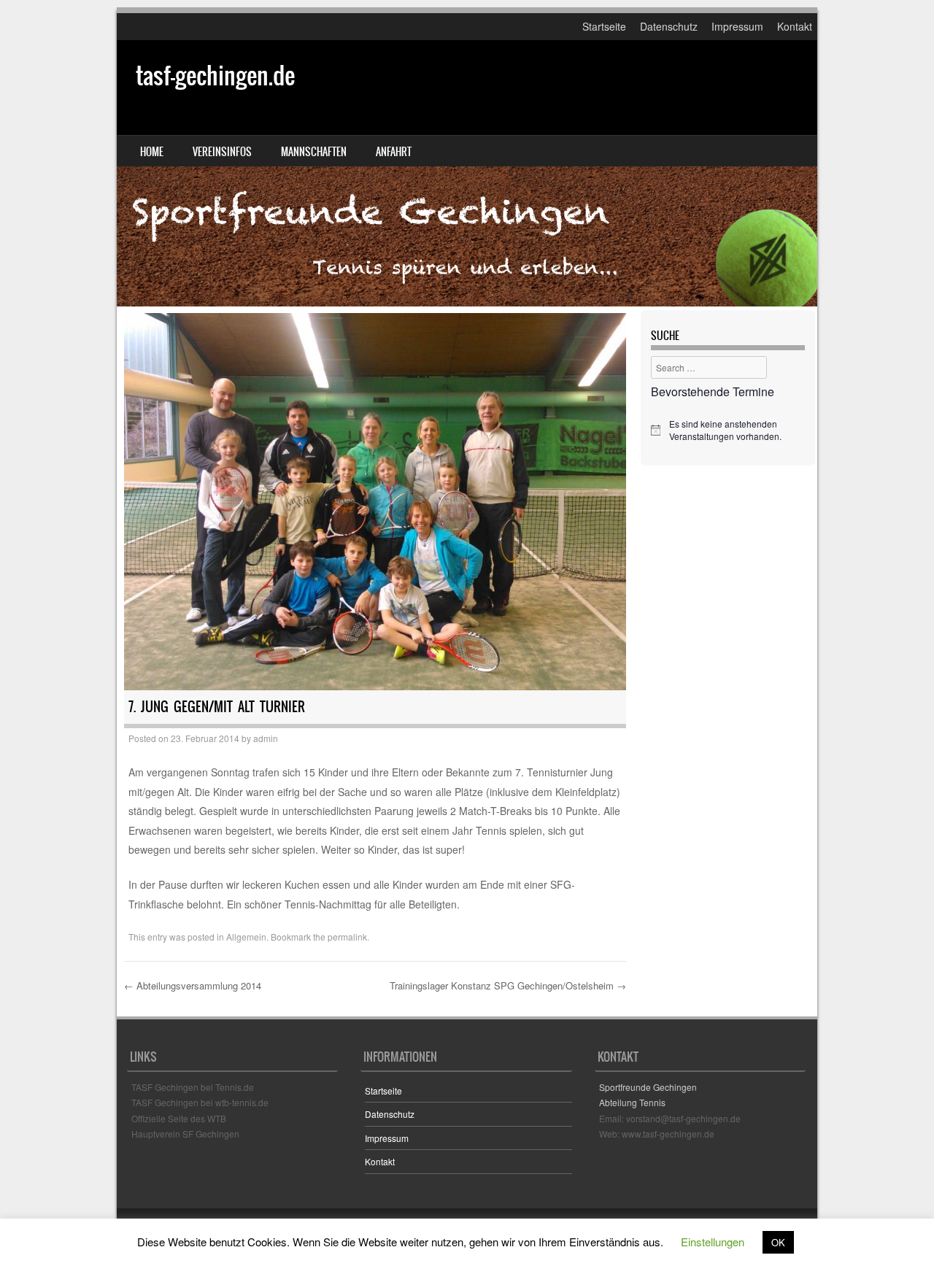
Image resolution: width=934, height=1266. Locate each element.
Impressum (737, 26)
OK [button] (778, 1242)
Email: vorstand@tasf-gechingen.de (670, 1118)
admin (265, 738)
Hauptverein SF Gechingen (185, 1133)
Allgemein (246, 936)
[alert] (728, 430)
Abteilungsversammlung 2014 (192, 985)
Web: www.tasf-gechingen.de (656, 1133)
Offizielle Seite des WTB (178, 1118)
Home (151, 152)
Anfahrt (394, 152)
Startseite (604, 26)
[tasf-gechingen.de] (467, 173)
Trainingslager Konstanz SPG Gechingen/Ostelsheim (508, 985)
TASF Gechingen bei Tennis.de (192, 1087)
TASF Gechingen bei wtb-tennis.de (200, 1102)
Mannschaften (314, 152)
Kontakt (794, 26)
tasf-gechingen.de (215, 75)
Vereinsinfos (222, 152)
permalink (347, 936)
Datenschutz (669, 26)
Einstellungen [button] (712, 1241)
